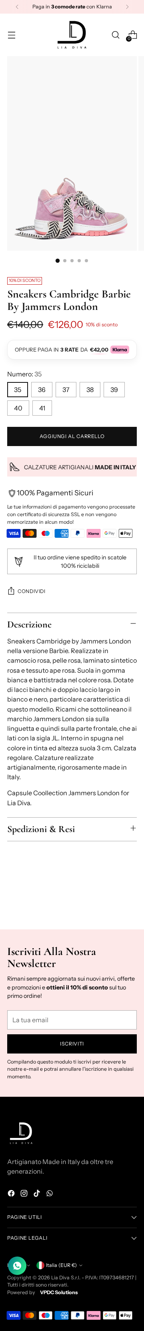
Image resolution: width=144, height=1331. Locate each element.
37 (66, 390)
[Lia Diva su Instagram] (25, 1194)
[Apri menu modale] (11, 35)
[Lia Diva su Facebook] (12, 1194)
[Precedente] (17, 7)
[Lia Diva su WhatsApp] (50, 1194)
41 (42, 408)
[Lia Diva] (72, 35)
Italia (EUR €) (61, 1265)
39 (114, 390)
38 (90, 390)
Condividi (32, 591)
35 (17, 390)
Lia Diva (60, 1278)
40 (18, 408)
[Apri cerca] (115, 35)
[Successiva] (127, 7)
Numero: (24, 374)
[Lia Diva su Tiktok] (37, 1194)
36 (42, 390)
